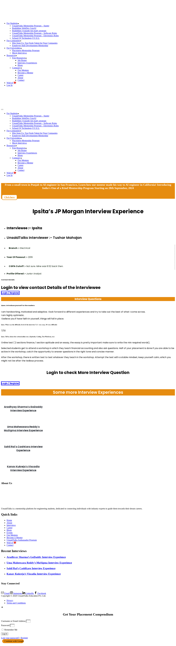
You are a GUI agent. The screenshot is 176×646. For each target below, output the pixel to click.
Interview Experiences (27, 63)
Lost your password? (10, 638)
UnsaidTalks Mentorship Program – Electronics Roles (35, 35)
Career (20, 75)
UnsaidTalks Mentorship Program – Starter (30, 26)
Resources (11, 55)
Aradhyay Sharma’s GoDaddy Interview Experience (36, 557)
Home (9, 520)
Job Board (22, 60)
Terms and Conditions (16, 603)
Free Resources (18, 58)
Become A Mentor (15, 537)
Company (16, 68)
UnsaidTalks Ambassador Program (22, 540)
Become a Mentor (25, 73)
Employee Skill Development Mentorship (30, 45)
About (20, 77)
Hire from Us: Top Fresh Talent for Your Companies (34, 43)
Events (10, 532)
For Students (12, 23)
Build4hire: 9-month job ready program (29, 31)
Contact (21, 80)
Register (24, 638)
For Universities (13, 48)
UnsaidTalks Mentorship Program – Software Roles (34, 33)
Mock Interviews (19, 53)
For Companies (13, 40)
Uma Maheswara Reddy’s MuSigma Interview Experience (39, 562)
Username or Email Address (13, 621)
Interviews (11, 525)
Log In (10, 85)
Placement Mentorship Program (25, 50)
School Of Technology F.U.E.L (26, 38)
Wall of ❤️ (11, 83)
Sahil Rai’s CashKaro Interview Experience (31, 568)
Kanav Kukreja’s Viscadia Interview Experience (34, 573)
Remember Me (10, 630)
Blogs (20, 65)
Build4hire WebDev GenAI (24, 28)
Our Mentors (23, 70)
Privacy (10, 600)
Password (5, 625)
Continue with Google (14, 641)
